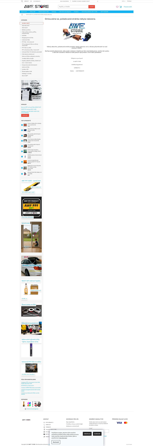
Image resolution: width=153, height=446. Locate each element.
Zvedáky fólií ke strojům (28, 58)
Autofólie (24, 35)
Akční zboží (24, 28)
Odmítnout (87, 434)
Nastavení (56, 442)
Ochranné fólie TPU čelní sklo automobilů (32, 52)
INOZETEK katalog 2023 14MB (28, 109)
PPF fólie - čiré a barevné (28, 42)
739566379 (48, 427)
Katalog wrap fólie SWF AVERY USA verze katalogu (30, 112)
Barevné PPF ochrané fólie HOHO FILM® (31, 107)
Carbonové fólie (26, 40)
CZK (123, 1)
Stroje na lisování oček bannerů (29, 65)
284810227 (48, 425)
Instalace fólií (25, 69)
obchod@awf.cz (49, 422)
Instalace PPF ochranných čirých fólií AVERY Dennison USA (30, 383)
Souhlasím (97, 434)
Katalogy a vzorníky (26, 73)
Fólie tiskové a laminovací (28, 54)
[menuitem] (24, 11)
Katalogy (25, 115)
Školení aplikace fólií (27, 71)
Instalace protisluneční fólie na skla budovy (30, 393)
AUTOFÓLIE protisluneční (27, 385)
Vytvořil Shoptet (129, 444)
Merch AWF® (25, 76)
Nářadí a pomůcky (26, 30)
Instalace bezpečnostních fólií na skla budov (30, 390)
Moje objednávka (64, 1)
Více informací (63, 438)
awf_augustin (49, 432)
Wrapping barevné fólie (27, 38)
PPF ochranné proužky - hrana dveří (30, 50)
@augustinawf (49, 436)
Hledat (92, 6)
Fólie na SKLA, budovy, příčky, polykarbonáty (29, 32)
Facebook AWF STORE (51, 429)
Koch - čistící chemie (27, 63)
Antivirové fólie (25, 67)
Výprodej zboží (25, 25)
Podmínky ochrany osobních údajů (80, 1)
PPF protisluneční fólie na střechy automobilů (30, 44)
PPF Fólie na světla (26, 48)
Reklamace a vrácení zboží (72, 426)
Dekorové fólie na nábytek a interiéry (31, 56)
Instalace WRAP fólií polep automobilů (31, 387)
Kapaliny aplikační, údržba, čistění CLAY (31, 61)
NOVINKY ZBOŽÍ (25, 23)
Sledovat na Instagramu (32, 409)
